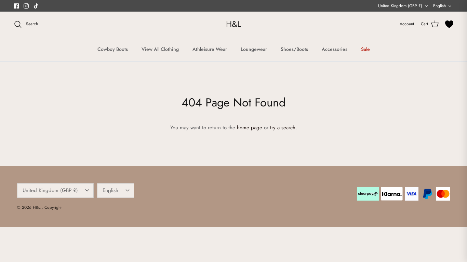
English (439, 6)
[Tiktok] (36, 6)
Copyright (53, 207)
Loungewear (254, 49)
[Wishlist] (449, 24)
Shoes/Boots (294, 49)
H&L (37, 207)
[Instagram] (26, 6)
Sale (365, 49)
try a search (282, 127)
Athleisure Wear (209, 49)
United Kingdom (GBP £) (400, 6)
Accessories (334, 49)
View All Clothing (160, 49)
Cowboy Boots (112, 49)
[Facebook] (16, 6)
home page (249, 127)
